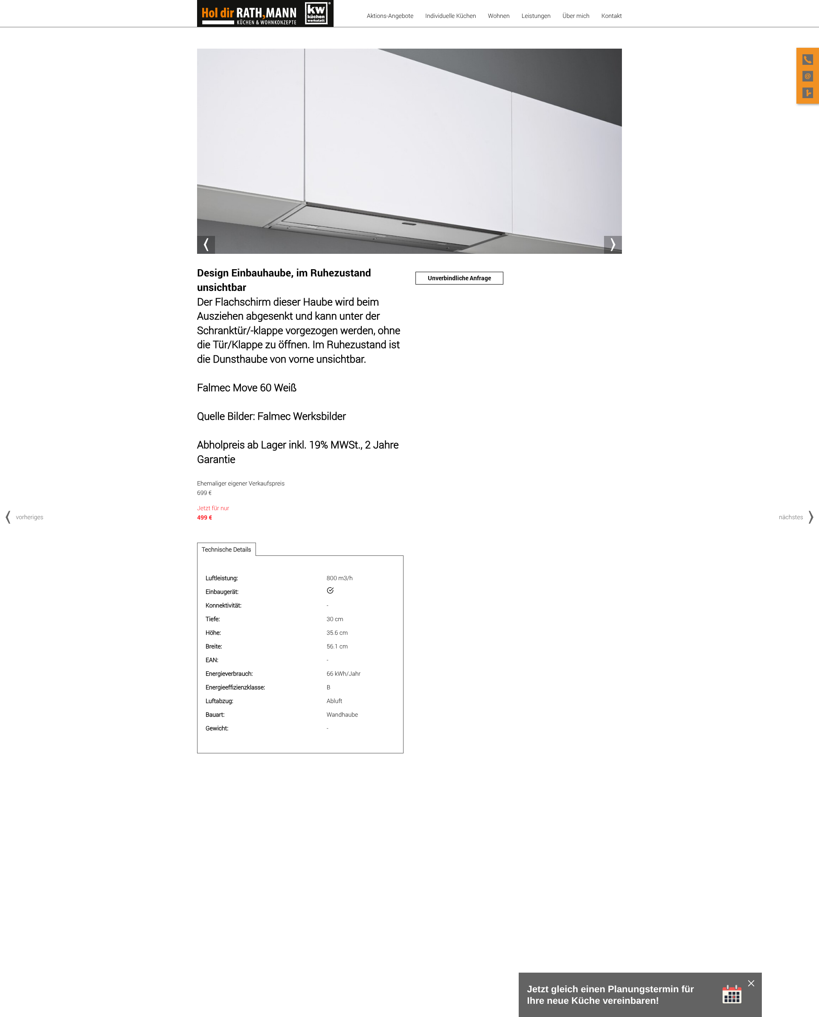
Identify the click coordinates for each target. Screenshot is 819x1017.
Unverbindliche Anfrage (459, 278)
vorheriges (29, 517)
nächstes (791, 517)
